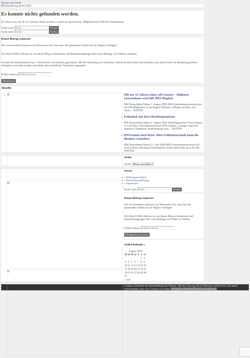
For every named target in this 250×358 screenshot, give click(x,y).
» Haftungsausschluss (135, 177)
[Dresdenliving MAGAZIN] (16, 5)
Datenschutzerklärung (205, 288)
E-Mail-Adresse (10, 74)
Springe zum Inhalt (11, 2)
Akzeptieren (177, 288)
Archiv (127, 164)
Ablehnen (189, 288)
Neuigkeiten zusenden (136, 234)
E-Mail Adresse (132, 228)
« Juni (127, 279)
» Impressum (131, 183)
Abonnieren (8, 80)
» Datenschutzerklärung (136, 180)
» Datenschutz (43, 62)
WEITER (138, 110)
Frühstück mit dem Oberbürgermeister (149, 116)
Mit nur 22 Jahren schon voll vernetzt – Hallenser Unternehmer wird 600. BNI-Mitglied (156, 96)
